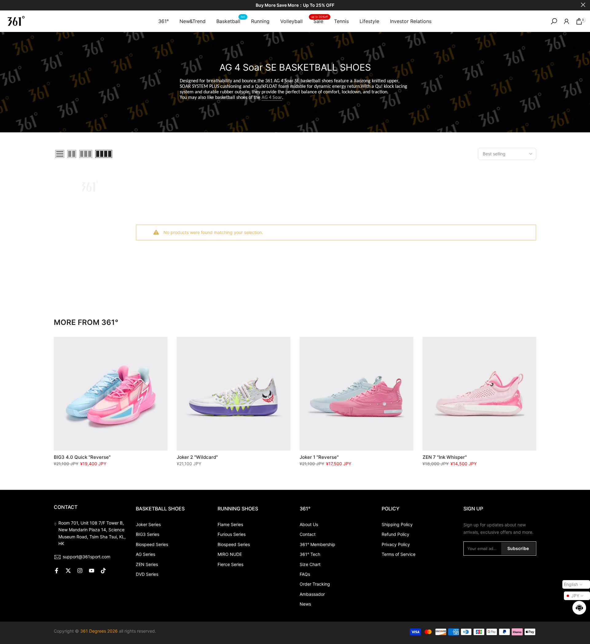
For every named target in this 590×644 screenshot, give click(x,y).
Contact (308, 534)
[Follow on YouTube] (91, 570)
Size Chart (310, 564)
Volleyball (291, 21)
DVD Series (147, 574)
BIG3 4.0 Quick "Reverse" (82, 457)
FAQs (305, 574)
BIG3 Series (147, 534)
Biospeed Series (152, 544)
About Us (309, 524)
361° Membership (317, 544)
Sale (319, 20)
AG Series (145, 554)
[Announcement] (295, 5)
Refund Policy (395, 534)
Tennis (341, 21)
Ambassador (312, 594)
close (7, 4)
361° (163, 21)
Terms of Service (398, 554)
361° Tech (310, 554)
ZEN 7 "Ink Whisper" (445, 457)
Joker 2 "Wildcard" (197, 457)
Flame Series (230, 524)
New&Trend (192, 21)
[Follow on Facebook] (56, 570)
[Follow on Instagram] (80, 570)
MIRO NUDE (230, 554)
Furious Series (232, 534)
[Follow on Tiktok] (103, 570)
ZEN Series (147, 564)
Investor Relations (410, 21)
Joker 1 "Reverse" (319, 457)
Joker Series (148, 524)
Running (260, 21)
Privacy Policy (396, 544)
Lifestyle (369, 21)
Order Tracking (315, 584)
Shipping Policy (397, 524)
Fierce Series (230, 564)
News (305, 604)
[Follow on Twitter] (68, 570)
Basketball (230, 20)
